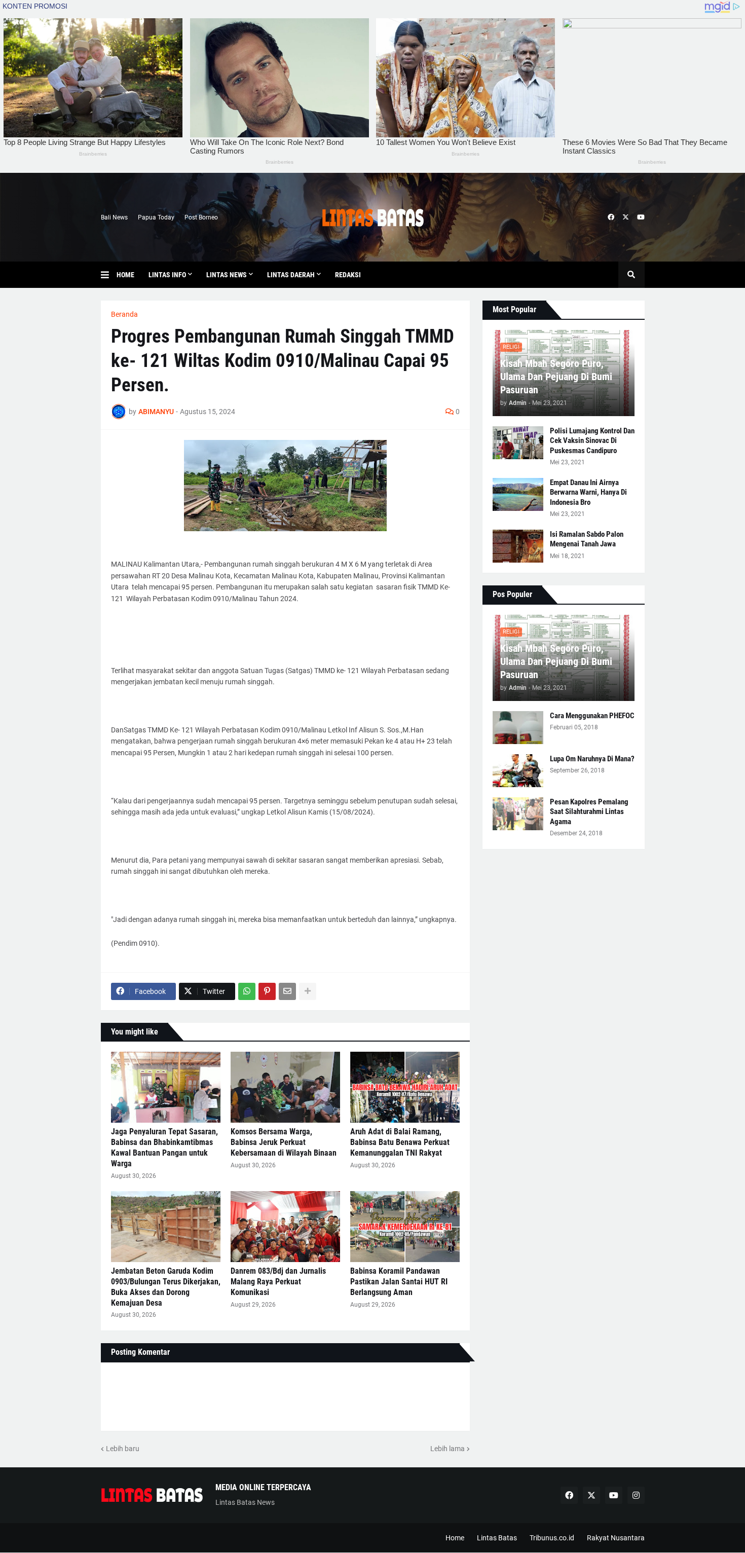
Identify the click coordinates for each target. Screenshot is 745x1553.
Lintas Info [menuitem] (167, 275)
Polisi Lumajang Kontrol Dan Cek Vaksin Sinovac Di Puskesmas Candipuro (592, 440)
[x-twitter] (625, 217)
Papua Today (156, 217)
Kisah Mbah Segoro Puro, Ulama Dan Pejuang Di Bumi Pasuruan (556, 376)
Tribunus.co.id (552, 1538)
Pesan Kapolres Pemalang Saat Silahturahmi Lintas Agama (589, 811)
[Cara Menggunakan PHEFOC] (518, 727)
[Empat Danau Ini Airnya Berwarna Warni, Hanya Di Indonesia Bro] (518, 494)
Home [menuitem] (125, 275)
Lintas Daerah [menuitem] (291, 275)
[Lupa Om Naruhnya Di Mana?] (518, 770)
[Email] (287, 991)
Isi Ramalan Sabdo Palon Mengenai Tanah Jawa (586, 539)
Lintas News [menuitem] (226, 275)
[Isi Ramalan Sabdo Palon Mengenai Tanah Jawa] (518, 546)
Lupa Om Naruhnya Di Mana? (592, 758)
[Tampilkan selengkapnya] (307, 991)
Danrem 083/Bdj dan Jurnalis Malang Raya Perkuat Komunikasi (278, 1281)
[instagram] (636, 1495)
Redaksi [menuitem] (348, 275)
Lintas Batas (497, 1538)
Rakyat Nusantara (616, 1538)
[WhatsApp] (246, 991)
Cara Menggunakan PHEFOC (592, 715)
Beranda (124, 314)
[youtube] (641, 217)
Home (454, 1538)
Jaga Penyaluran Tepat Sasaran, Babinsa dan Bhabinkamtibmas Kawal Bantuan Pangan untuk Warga (164, 1147)
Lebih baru (122, 1449)
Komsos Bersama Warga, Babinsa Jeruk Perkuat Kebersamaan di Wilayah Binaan (284, 1142)
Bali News (114, 217)
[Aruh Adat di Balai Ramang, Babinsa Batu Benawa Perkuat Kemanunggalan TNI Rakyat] (405, 1087)
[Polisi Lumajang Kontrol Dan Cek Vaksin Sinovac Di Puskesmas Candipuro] (518, 442)
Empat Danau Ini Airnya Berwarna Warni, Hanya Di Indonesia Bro (588, 492)
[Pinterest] (267, 991)
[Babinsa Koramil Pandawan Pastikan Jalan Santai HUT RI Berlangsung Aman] (405, 1226)
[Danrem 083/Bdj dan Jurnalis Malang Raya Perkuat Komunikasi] (285, 1226)
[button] (109, 275)
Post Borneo (201, 217)
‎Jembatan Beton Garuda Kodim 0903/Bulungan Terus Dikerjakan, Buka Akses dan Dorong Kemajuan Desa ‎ (165, 1286)
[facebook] (611, 217)
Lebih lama (447, 1449)
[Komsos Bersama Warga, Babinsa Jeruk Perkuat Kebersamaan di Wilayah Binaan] (285, 1087)
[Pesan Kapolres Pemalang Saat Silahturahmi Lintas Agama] (518, 813)
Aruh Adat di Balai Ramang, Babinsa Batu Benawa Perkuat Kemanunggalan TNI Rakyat (400, 1142)
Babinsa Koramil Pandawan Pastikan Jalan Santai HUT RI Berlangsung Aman (399, 1281)
